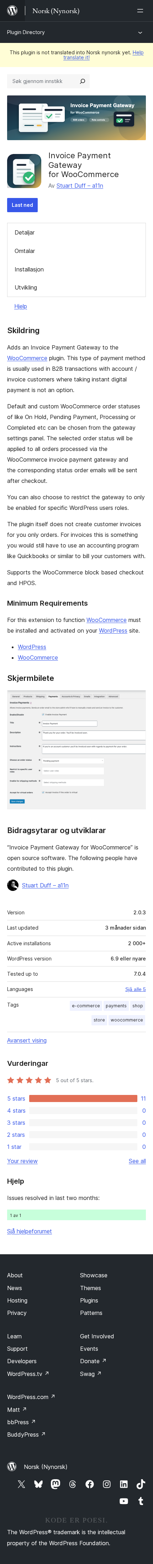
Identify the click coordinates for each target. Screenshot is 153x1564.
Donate (93, 1361)
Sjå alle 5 (135, 989)
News (14, 1288)
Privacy (17, 1312)
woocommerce (127, 1020)
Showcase (93, 1275)
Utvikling (26, 287)
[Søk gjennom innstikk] (82, 81)
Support (17, 1348)
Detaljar (25, 232)
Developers (22, 1361)
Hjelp (20, 306)
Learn (14, 1336)
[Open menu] (141, 10)
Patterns (91, 1312)
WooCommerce (27, 358)
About (15, 1275)
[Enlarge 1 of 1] (136, 699)
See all (137, 1160)
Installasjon (29, 269)
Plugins (89, 1300)
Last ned (22, 205)
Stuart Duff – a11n (80, 185)
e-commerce (86, 1005)
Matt (17, 1409)
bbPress (21, 1422)
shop (137, 1005)
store (99, 1020)
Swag (91, 1373)
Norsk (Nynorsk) (46, 1466)
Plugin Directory (26, 32)
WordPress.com (31, 1396)
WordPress (113, 630)
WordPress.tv (28, 1373)
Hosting (17, 1300)
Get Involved (97, 1336)
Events (89, 1348)
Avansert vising (27, 1040)
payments (116, 1005)
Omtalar (25, 250)
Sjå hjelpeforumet (29, 1231)
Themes (90, 1288)
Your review (22, 1160)
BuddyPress (26, 1434)
